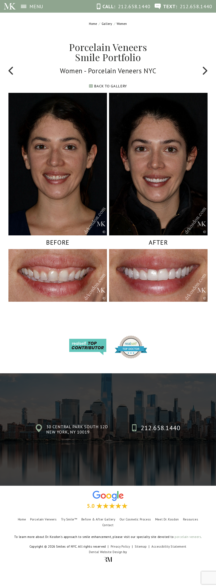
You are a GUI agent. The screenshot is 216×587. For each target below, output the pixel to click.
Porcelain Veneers (43, 519)
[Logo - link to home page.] (10, 6)
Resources (190, 519)
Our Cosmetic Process (135, 519)
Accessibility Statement (168, 546)
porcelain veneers (188, 537)
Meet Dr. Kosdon (167, 519)
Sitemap (141, 546)
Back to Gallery (110, 86)
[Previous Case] (11, 70)
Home (93, 24)
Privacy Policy (120, 546)
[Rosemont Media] (108, 559)
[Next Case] (205, 70)
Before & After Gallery (98, 519)
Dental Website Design (106, 552)
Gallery (107, 24)
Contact (108, 525)
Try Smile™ (69, 519)
